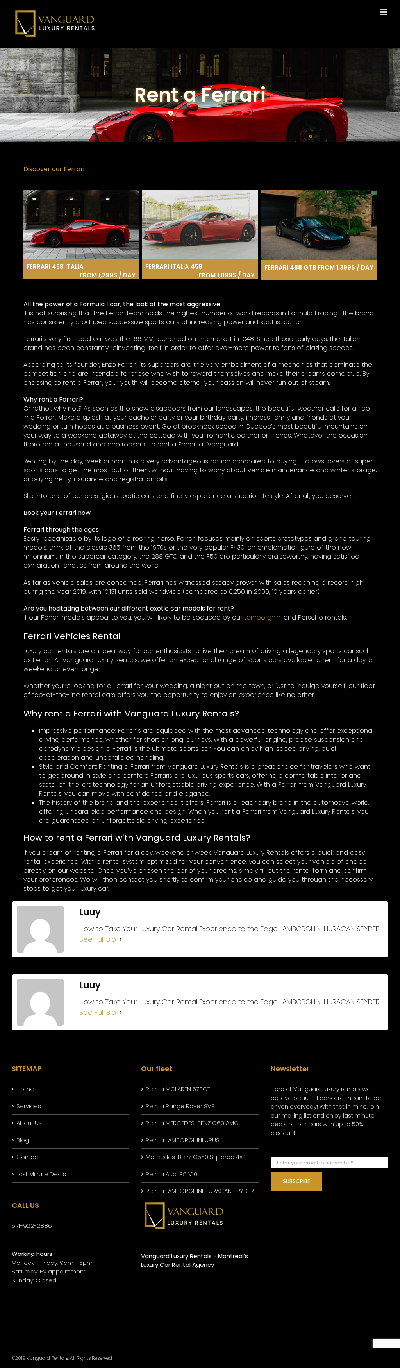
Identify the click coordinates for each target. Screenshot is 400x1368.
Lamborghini (263, 617)
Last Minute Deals (41, 1174)
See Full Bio (97, 939)
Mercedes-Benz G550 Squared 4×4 (196, 1157)
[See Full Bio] (120, 939)
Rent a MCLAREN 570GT (178, 1089)
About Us (29, 1123)
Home (25, 1089)
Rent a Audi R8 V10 (171, 1174)
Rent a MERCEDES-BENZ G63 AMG (192, 1123)
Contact (28, 1157)
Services (28, 1106)
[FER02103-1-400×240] (199, 193)
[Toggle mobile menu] (384, 12)
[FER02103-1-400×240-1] (81, 193)
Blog (22, 1140)
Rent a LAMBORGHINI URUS (183, 1140)
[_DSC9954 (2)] (319, 193)
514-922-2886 (32, 1226)
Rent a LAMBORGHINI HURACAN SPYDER (200, 1191)
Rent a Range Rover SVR (180, 1106)
